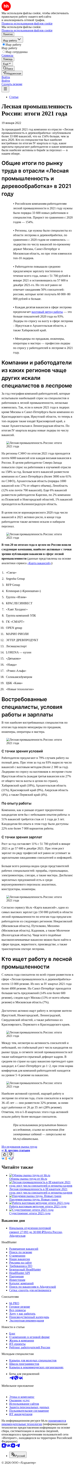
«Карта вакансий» (39, 563)
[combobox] (18, 1455)
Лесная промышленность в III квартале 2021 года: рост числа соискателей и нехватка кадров (40, 1190)
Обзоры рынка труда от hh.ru (28, 1178)
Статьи (13, 97)
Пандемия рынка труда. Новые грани (33, 1199)
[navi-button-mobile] (5, 89)
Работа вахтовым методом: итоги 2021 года (37, 1206)
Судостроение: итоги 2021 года (29, 1213)
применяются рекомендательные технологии (34, 1422)
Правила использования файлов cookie (27, 30)
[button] (6, 77)
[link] (8, 68)
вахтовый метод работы (47, 311)
